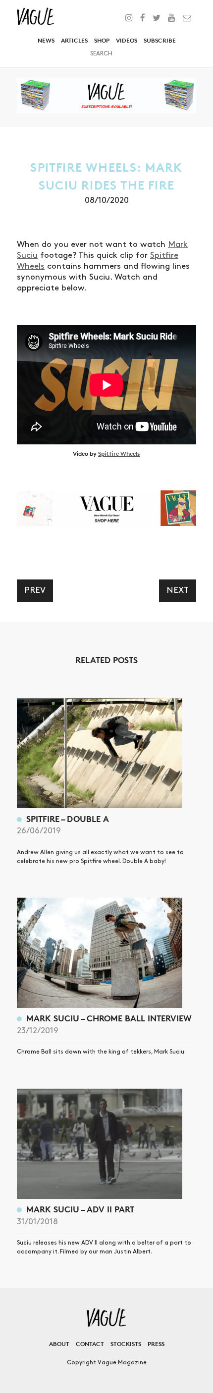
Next (177, 590)
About (59, 1343)
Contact (90, 1343)
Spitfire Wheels (119, 453)
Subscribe (160, 40)
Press (156, 1343)
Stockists (125, 1343)
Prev (35, 590)
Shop (101, 40)
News (46, 40)
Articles (74, 40)
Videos (126, 40)
